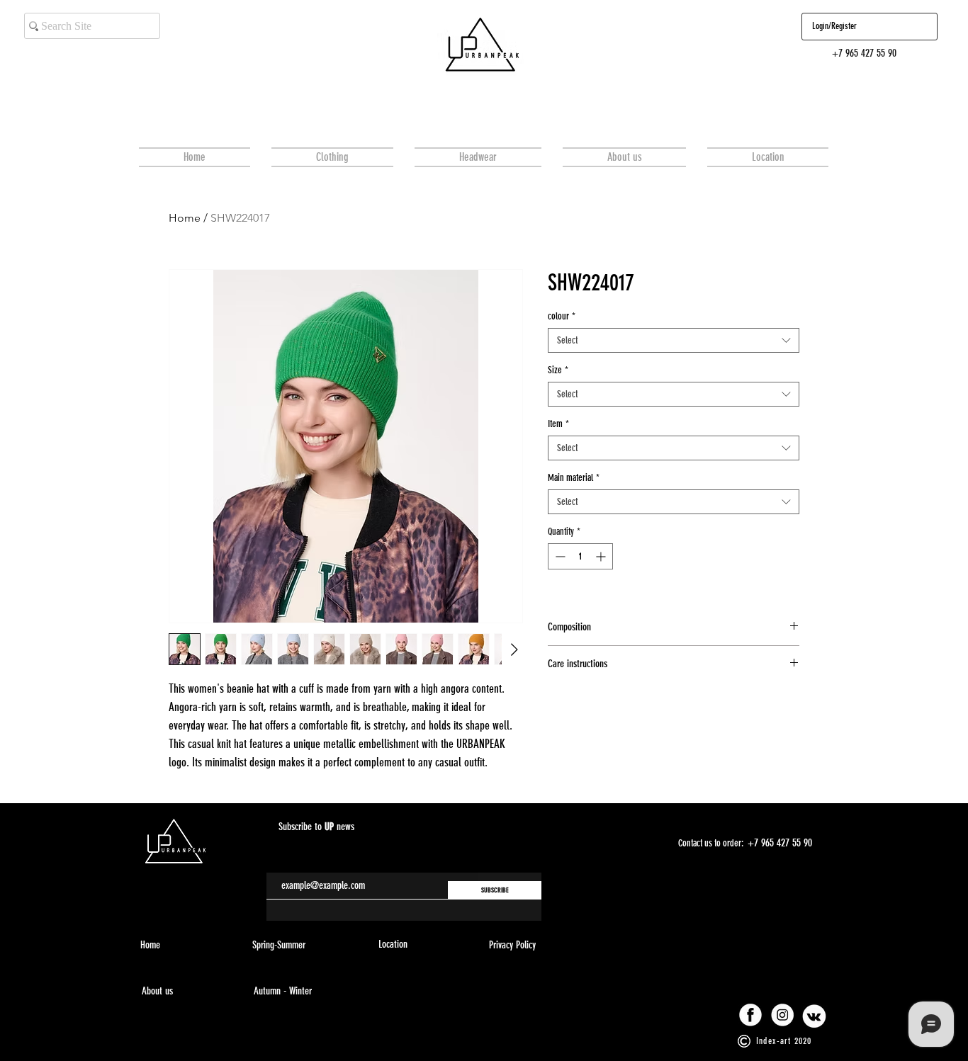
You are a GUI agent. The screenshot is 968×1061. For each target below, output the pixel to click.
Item (558, 424)
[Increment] (602, 556)
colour (561, 316)
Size (558, 370)
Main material (574, 478)
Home (185, 218)
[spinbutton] (580, 556)
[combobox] (673, 340)
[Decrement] (559, 556)
